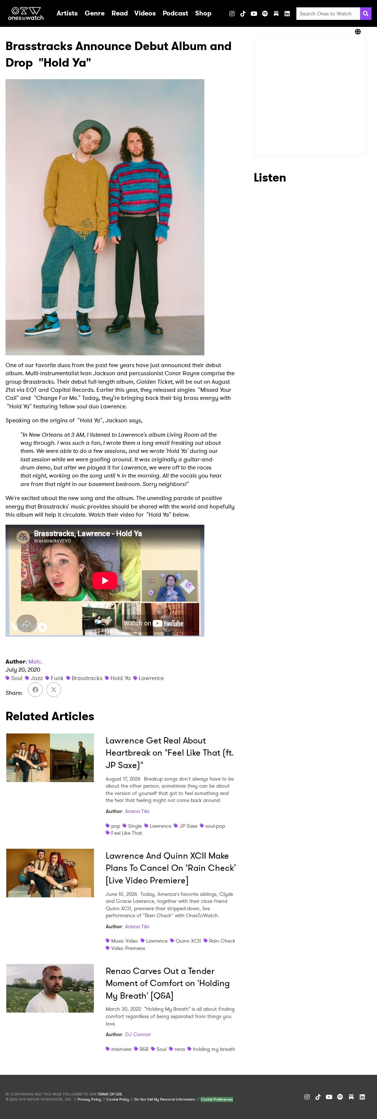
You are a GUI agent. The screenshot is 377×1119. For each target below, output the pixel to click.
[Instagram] (231, 13)
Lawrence (151, 678)
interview (121, 1049)
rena (180, 1049)
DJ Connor (138, 1034)
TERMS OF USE (110, 1094)
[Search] (365, 13)
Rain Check (222, 940)
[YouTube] (254, 13)
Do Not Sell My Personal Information (164, 1099)
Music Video (124, 940)
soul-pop (215, 826)
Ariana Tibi (137, 811)
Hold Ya (120, 678)
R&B (144, 1049)
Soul (16, 678)
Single (135, 826)
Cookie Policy (117, 1099)
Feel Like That (126, 833)
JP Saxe (188, 826)
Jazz (37, 678)
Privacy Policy (89, 1099)
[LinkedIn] (287, 13)
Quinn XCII (188, 940)
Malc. (35, 661)
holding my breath (214, 1049)
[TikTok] (243, 13)
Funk (57, 678)
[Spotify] (265, 13)
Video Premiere (128, 948)
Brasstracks (87, 678)
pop (115, 826)
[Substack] (276, 13)
